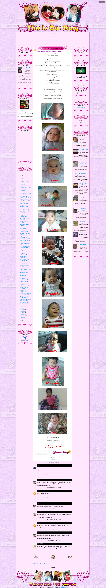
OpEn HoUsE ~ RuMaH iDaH (25, 293)
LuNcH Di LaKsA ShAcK (25, 206)
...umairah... (62, 459)
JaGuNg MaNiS (23, 205)
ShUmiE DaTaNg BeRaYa (25, 270)
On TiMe (21, 262)
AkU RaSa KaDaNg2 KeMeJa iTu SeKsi (83, 162)
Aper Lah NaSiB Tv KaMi (25, 186)
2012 (20, 175)
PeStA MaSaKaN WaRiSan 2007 (83, 196)
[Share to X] (53, 457)
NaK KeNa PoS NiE (23, 290)
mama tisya (40, 512)
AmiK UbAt (22, 277)
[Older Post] (70, 558)
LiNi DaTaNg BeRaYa (24, 300)
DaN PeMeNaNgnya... (24, 208)
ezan (38, 503)
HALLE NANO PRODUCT (83, 232)
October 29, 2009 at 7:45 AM (54, 499)
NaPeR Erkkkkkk (23, 227)
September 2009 (23, 306)
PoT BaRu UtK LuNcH (24, 294)
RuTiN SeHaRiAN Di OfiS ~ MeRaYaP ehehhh (25, 247)
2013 (20, 173)
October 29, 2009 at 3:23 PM (54, 540)
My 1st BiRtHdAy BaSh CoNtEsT (83, 209)
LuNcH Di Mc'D (23, 291)
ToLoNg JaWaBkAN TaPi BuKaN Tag (25, 214)
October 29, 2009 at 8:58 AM (54, 508)
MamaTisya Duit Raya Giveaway (24, 252)
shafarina (39, 491)
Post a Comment (36, 553)
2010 (20, 178)
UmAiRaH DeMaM (23, 257)
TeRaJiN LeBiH (23, 228)
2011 (20, 177)
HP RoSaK (22, 222)
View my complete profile (25, 86)
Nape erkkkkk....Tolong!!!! (25, 192)
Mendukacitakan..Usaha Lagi (83, 150)
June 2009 (22, 311)
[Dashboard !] (102, 2)
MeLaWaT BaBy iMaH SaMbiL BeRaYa (24, 297)
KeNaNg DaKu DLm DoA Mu (80, 173)
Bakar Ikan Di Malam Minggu (83, 184)
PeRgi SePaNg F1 (23, 236)
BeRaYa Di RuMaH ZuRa (25, 273)
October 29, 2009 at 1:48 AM (54, 487)
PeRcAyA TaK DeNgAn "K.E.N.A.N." (24, 225)
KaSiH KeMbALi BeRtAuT (25, 240)
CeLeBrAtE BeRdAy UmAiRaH (24, 189)
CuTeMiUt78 (40, 544)
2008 (20, 320)
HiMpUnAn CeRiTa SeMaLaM (24, 283)
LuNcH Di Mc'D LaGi (24, 272)
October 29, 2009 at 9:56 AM (54, 519)
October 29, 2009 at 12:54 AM (54, 476)
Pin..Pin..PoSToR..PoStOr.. (25, 209)
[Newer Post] (35, 558)
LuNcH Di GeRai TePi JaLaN (25, 187)
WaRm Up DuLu (23, 202)
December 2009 (23, 181)
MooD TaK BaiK (23, 242)
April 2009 (22, 314)
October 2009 (23, 184)
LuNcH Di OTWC (23, 221)
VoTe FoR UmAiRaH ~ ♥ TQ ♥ (26, 230)
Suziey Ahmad (40, 523)
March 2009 (22, 315)
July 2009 (22, 309)
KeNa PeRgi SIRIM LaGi (25, 216)
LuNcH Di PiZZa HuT (24, 287)
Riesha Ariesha (63, 587)
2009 (20, 180)
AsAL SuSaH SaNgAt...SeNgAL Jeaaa (25, 279)
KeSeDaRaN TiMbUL (24, 263)
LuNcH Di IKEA (23, 256)
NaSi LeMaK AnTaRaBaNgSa (25, 299)
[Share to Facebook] (54, 457)
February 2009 (23, 317)
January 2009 (23, 318)
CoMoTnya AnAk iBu (24, 231)
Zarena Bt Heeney (25, 336)
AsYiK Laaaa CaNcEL (24, 302)
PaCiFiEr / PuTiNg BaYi (24, 203)
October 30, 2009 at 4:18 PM (54, 549)
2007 (20, 322)
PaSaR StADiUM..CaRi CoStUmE (24, 211)
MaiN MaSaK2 (83, 221)
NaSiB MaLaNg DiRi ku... (25, 285)
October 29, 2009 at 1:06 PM (54, 529)
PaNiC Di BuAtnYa (23, 254)
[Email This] (51, 457)
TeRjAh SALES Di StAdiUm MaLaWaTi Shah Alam (25, 199)
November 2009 (23, 183)
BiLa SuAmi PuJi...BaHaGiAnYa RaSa (25, 268)
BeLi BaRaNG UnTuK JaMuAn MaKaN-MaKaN (25, 238)
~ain (38, 465)
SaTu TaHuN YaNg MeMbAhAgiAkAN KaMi (25, 197)
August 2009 (22, 308)
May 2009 (22, 312)
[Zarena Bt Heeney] (25, 339)
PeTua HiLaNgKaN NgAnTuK (25, 288)
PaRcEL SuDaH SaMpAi (24, 281)
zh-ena (28, 67)
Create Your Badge (24, 340)
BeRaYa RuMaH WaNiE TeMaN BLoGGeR (24, 260)
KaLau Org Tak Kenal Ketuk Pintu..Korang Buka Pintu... (26, 194)
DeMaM (83, 138)
